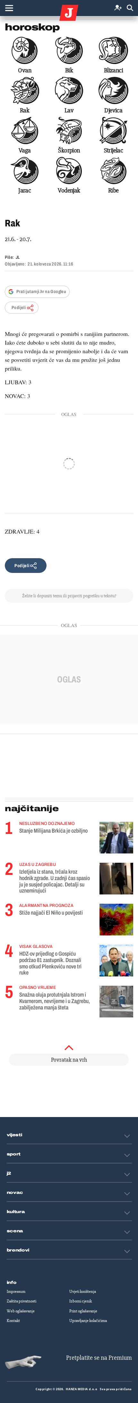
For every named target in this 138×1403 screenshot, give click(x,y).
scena (15, 1231)
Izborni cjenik (80, 1301)
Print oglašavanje (83, 1311)
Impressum (16, 1291)
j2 (9, 1173)
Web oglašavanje (21, 1311)
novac (15, 1192)
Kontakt (13, 1320)
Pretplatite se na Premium (99, 1358)
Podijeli (19, 307)
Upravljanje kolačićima (88, 1320)
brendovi (18, 1250)
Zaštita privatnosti (21, 1301)
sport (14, 1154)
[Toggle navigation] (9, 8)
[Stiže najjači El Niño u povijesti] (116, 919)
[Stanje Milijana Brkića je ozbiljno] (116, 837)
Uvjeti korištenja (82, 1291)
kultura (16, 1212)
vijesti (14, 1135)
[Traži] (130, 8)
